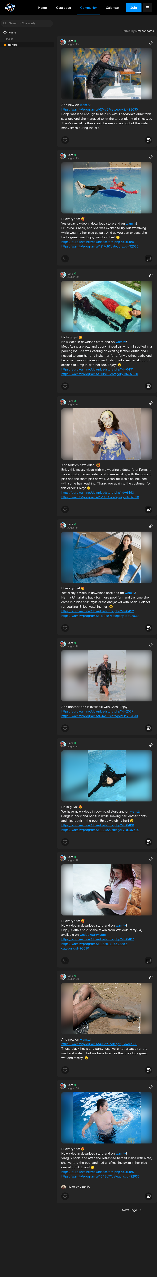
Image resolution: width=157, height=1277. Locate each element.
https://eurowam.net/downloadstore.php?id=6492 (97, 611)
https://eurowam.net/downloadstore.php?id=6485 (97, 1172)
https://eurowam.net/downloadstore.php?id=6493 (97, 492)
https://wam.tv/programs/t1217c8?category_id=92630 (99, 246)
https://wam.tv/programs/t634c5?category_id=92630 (99, 716)
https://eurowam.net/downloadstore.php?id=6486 (97, 242)
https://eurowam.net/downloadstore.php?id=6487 (97, 939)
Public (9, 38)
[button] (106, 73)
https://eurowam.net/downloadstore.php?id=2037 (97, 711)
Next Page (129, 1210)
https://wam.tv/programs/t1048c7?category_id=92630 (100, 1176)
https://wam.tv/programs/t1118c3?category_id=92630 (99, 374)
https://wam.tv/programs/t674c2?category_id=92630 (99, 109)
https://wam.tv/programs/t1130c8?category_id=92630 (100, 616)
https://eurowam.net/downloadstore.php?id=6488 (97, 825)
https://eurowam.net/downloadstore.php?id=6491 (97, 369)
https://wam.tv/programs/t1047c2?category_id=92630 (100, 830)
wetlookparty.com (93, 935)
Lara (70, 40)
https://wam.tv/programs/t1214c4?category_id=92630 (100, 497)
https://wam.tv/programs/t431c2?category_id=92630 (99, 1044)
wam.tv (85, 105)
